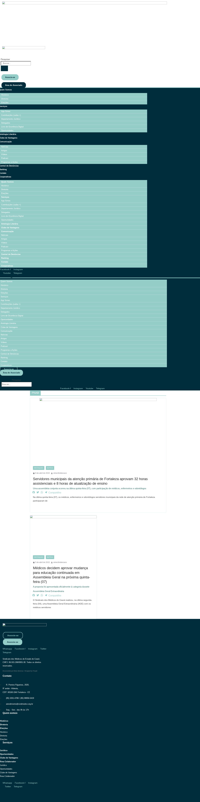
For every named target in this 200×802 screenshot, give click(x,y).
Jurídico (3, 750)
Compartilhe (54, 492)
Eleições (4, 728)
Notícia (50, 468)
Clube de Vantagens (9, 758)
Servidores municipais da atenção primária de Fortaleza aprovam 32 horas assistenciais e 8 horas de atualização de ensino (90, 483)
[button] (16, 376)
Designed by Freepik (31, 671)
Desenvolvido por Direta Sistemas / (14, 671)
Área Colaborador (8, 761)
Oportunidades (6, 754)
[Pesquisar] (4, 68)
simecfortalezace (60, 473)
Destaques (38, 468)
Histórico (4, 721)
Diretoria (4, 724)
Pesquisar (5, 59)
